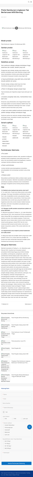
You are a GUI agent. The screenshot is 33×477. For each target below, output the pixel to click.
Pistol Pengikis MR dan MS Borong (20, 317)
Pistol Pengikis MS (16, 348)
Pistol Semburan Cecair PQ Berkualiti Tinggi (21, 332)
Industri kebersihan (9, 425)
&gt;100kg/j (8, 448)
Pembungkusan (9, 427)
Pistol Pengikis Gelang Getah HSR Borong (20, 325)
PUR (15, 418)
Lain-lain (25, 418)
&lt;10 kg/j (7, 441)
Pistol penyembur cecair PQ (18, 341)
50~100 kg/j (8, 446)
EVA (6, 418)
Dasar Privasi (15, 474)
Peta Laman (8, 474)
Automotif (7, 430)
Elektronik (7, 432)
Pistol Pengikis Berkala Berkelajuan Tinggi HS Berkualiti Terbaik (20, 375)
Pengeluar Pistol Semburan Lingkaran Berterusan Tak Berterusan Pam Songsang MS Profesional (21, 362)
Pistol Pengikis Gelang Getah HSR (20, 353)
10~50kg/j (7, 443)
